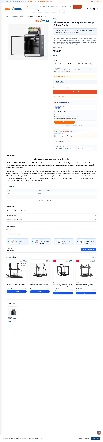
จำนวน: (54, 87)
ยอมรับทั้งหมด (96, 438)
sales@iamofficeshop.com (20, 1)
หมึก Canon (40, 11)
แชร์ (69, 141)
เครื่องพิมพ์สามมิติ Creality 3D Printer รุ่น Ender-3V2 (89, 240)
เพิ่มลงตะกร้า (76, 92)
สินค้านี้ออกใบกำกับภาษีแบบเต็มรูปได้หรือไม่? (51, 211)
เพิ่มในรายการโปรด (60, 141)
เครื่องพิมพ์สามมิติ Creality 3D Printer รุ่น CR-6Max (44, 240)
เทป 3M (64, 11)
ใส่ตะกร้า (65, 122)
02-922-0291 (8, 1)
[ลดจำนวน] (58, 87)
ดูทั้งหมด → (94, 257)
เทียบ (25, 288)
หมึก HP (33, 11)
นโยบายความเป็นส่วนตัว (37, 438)
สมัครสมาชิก (81, 125)
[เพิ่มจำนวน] (65, 87)
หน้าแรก (7, 16)
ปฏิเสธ (80, 438)
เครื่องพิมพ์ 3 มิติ (14, 16)
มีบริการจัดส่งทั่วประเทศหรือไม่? (51, 220)
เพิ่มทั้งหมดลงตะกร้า (89, 249)
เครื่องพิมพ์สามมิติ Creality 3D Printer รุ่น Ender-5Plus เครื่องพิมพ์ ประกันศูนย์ (67, 240)
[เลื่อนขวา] (96, 277)
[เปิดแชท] (99, 433)
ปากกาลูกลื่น (54, 11)
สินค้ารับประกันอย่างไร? (51, 215)
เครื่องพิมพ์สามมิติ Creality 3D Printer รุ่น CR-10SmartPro (22, 240)
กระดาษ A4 (47, 11)
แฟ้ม (59, 11)
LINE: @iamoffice (95, 1)
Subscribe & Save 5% (85, 122)
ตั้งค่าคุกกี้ (87, 438)
